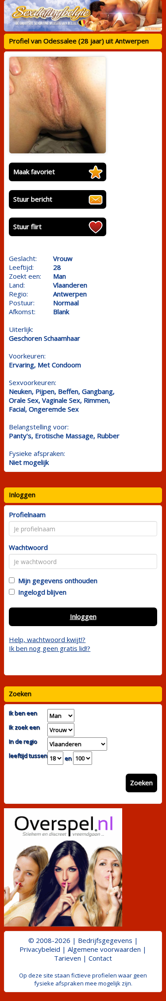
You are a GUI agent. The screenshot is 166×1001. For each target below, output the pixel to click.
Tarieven (67, 958)
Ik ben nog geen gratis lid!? (49, 648)
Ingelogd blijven (40, 592)
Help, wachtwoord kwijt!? (47, 639)
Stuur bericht (32, 199)
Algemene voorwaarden (104, 949)
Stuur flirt (27, 226)
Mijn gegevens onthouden (56, 580)
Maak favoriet (34, 171)
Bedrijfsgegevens (105, 940)
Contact (100, 958)
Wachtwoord (28, 547)
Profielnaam (27, 514)
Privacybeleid (39, 949)
